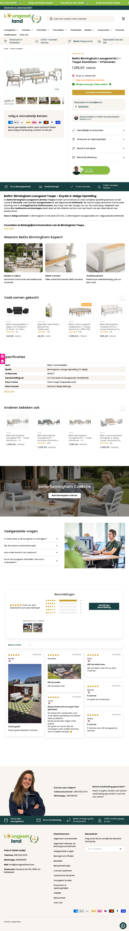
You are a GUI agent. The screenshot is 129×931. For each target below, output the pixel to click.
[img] (14, 655)
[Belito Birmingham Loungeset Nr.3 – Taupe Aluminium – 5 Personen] (17, 421)
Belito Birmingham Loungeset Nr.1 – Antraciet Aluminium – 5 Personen (48, 439)
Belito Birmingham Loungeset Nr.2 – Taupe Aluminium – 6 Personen (80, 439)
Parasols (120, 30)
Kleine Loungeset (17, 49)
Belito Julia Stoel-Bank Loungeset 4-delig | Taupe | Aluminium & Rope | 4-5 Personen (111, 439)
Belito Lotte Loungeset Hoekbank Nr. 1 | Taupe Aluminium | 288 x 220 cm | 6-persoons (79, 328)
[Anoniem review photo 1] (64, 671)
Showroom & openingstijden (61, 886)
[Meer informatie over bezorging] (110, 84)
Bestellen (58, 861)
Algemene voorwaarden (65, 838)
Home (6, 49)
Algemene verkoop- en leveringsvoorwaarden (65, 845)
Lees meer (9, 228)
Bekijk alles (9, 391)
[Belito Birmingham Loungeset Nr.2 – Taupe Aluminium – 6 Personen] (80, 421)
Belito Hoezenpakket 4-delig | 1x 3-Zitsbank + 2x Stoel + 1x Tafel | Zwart (17, 328)
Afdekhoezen (10, 34)
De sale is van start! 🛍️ (74, 2)
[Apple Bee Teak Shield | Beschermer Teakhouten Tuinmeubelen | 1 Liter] (48, 310)
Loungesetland (15, 922)
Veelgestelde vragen (64, 851)
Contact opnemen (63, 870)
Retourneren (60, 898)
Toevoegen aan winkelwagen (98, 92)
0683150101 (72, 795)
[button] (123, 18)
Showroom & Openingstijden (18, 7)
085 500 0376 (81, 791)
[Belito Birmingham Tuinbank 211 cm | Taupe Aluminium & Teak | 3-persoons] (111, 310)
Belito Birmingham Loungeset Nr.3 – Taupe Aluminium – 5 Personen (17, 439)
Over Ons (58, 902)
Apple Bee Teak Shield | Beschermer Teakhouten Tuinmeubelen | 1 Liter (48, 328)
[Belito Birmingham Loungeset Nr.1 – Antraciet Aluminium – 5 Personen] (48, 421)
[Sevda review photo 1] (25, 693)
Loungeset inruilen (63, 880)
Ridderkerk (83, 106)
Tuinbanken (76, 30)
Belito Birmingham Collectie (64, 495)
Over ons (24, 34)
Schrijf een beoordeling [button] (104, 606)
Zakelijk (57, 893)
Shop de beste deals (40, 2)
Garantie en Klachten (64, 875)
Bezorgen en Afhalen (64, 856)
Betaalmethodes (62, 865)
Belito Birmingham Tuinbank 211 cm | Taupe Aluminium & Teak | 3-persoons (109, 328)
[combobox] (80, 19)
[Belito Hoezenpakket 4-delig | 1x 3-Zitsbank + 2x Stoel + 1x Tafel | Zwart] (17, 310)
